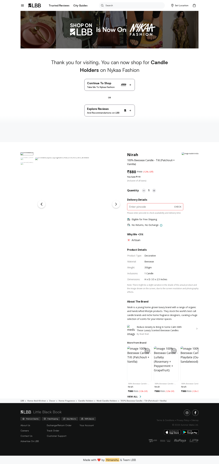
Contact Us (26, 435)
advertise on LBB (30, 441)
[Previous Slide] (41, 204)
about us (25, 425)
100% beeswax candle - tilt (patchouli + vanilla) (144, 401)
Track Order (53, 430)
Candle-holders (85, 401)
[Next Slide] (116, 204)
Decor (52, 401)
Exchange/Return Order (59, 425)
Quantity (133, 190)
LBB (22, 401)
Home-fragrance (67, 401)
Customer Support (56, 435)
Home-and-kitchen (36, 401)
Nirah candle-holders (107, 401)
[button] (180, 5)
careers (25, 430)
